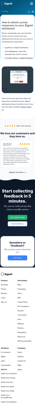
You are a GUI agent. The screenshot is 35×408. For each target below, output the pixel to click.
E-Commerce (5, 352)
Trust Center (22, 315)
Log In (3, 297)
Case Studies (5, 365)
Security (20, 310)
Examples (4, 284)
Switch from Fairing (8, 378)
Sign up (4, 302)
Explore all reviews (16, 172)
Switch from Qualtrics (9, 402)
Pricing (3, 289)
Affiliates (21, 323)
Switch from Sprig (7, 386)
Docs (19, 319)
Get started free (17, 217)
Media (3, 356)
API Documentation (25, 341)
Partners (21, 328)
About (20, 352)
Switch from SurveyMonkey (6, 396)
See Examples (17, 224)
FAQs (19, 365)
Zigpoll (8, 3)
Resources (21, 337)
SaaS (3, 361)
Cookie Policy (23, 302)
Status (20, 369)
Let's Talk (17, 258)
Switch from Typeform (9, 373)
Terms (20, 293)
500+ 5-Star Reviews (24, 126)
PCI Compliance (23, 306)
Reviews (4, 293)
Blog (5, 11)
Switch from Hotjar (7, 391)
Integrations (22, 332)
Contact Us (22, 361)
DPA (19, 297)
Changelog (22, 289)
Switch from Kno (7, 382)
